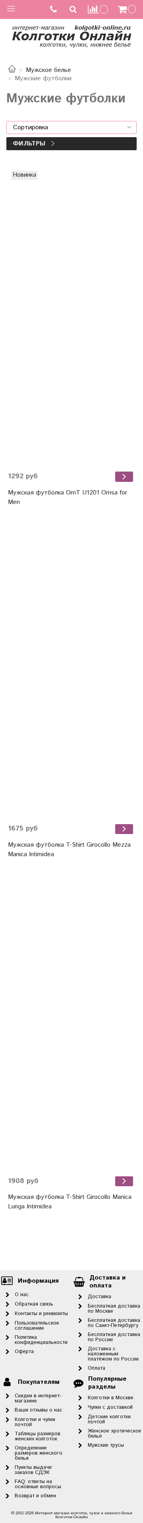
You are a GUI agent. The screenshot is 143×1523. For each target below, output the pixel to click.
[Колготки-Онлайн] (71, 35)
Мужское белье (48, 70)
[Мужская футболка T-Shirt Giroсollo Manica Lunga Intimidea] (71, 1022)
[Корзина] (128, 9)
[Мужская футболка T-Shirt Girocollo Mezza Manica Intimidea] (71, 670)
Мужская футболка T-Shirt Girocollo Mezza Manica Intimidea (69, 849)
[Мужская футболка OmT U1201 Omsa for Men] (71, 318)
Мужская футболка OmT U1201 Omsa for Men (67, 497)
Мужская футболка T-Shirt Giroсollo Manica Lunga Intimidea (69, 1202)
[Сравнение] (98, 9)
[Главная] (12, 70)
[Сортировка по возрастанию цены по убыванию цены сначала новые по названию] (71, 127)
